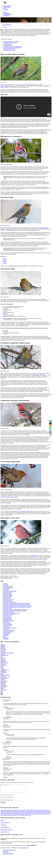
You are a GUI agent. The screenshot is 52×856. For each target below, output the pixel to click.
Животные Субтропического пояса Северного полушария (16, 603)
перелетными (36, 374)
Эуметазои (5, 639)
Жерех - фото (18, 815)
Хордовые (3, 657)
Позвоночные (6, 626)
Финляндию (47, 232)
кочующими (3, 375)
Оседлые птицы (7, 623)
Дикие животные (23, 847)
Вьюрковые (6, 589)
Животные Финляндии (8, 612)
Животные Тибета (7, 608)
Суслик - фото (42, 813)
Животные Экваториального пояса (11, 613)
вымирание (34, 555)
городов (2, 243)
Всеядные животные (8, 587)
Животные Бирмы (7, 592)
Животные (3, 648)
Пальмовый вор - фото (32, 812)
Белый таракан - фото (26, 815)
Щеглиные (5, 635)
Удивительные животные (9, 630)
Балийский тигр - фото (43, 812)
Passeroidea (5, 584)
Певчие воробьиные (8, 624)
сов (5, 497)
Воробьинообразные (8, 586)
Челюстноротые (7, 632)
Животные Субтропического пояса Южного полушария (16, 604)
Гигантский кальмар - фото (7, 811)
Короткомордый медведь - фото (32, 813)
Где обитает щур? (7, 43)
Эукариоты (5, 637)
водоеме (33, 248)
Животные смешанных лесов (10, 602)
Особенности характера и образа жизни (12, 46)
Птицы (2, 667)
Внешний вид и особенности (10, 42)
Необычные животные (8, 620)
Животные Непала (7, 600)
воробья (23, 549)
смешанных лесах (44, 227)
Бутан (4, 262)
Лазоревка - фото (45, 810)
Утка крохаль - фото (18, 811)
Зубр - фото (28, 810)
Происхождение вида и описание (11, 41)
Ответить (5, 707)
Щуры (4, 636)
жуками (5, 313)
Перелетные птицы (7, 625)
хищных (12, 497)
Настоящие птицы (7, 619)
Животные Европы (7, 596)
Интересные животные (8, 614)
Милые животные (7, 618)
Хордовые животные (8, 631)
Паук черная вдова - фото (9, 812)
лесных (15, 227)
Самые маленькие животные (10, 627)
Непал (4, 261)
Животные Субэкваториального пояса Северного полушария (17, 605)
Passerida (5, 583)
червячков (22, 323)
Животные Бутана (7, 593)
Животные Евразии (7, 594)
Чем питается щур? (7, 45)
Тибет (4, 263)
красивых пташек (25, 511)
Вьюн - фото (26, 811)
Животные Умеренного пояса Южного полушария (15, 610)
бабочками (5, 316)
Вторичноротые (7, 588)
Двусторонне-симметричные (10, 591)
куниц (8, 497)
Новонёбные (6, 621)
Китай (4, 259)
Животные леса (6, 598)
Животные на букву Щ (8, 599)
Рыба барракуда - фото (8, 813)
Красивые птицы (7, 616)
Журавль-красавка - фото (9, 815)
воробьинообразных (5, 85)
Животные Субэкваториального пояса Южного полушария (17, 607)
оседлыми (42, 374)
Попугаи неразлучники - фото (7, 810)
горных (32, 230)
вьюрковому (31, 84)
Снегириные (6, 629)
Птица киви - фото (40, 811)
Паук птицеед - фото (36, 810)
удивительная (7, 29)
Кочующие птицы (7, 615)
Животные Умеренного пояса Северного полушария (15, 609)
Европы (2, 229)
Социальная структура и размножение (12, 47)
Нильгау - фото (32, 811)
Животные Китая (7, 597)
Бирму (4, 258)
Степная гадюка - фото (19, 813)
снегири (2, 87)
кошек (16, 497)
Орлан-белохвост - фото (21, 812)
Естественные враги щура (9, 48)
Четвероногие (6, 634)
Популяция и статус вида (9, 50)
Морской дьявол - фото (20, 810)
